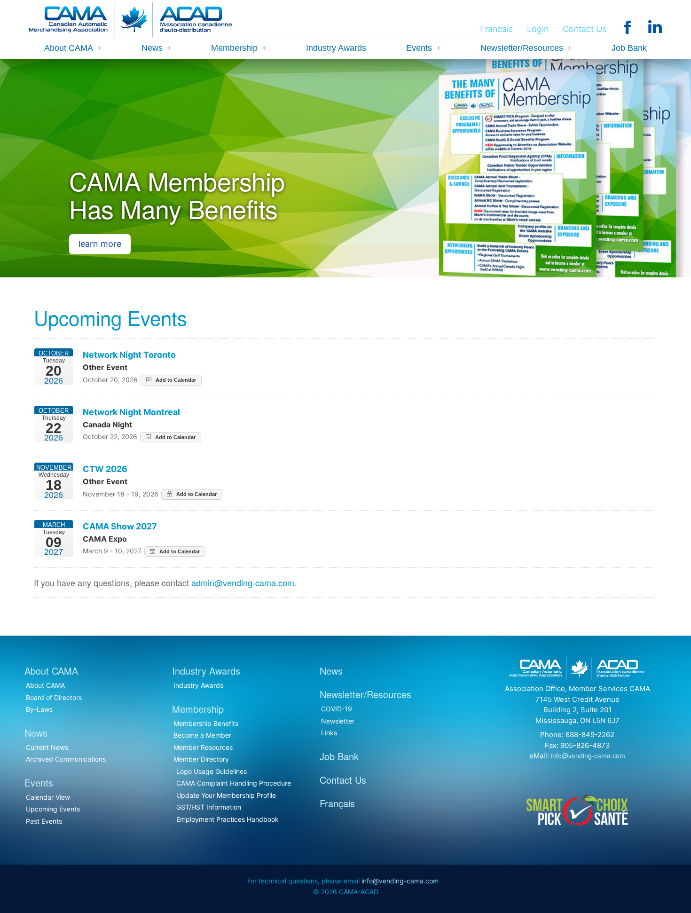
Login (538, 29)
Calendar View (48, 797)
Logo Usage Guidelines (211, 771)
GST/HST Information (208, 807)
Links (329, 733)
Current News (47, 747)
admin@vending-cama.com (242, 582)
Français (337, 803)
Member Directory (201, 759)
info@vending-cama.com (588, 755)
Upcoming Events (53, 809)
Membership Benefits (205, 723)
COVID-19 (336, 709)
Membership (234, 48)
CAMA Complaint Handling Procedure (233, 783)
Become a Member (202, 735)
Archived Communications (66, 759)
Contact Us (584, 29)
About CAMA (68, 48)
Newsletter (337, 721)
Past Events (44, 821)
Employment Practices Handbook (227, 819)
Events (419, 48)
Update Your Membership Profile (226, 795)
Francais (496, 29)
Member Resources (203, 747)
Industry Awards (336, 48)
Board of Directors (54, 697)
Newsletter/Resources (521, 48)
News (152, 48)
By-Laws (39, 709)
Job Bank (629, 48)
